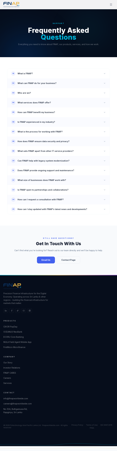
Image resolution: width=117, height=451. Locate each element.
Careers (7, 378)
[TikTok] (17, 310)
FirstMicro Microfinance (14, 347)
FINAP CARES (9, 373)
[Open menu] (111, 4)
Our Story (7, 362)
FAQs (92, 428)
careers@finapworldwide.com (17, 403)
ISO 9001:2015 (106, 425)
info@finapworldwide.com (15, 398)
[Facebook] (11, 310)
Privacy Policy (77, 425)
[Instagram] (29, 310)
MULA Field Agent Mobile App (17, 342)
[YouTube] (23, 310)
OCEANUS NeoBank (12, 332)
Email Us (46, 260)
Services (7, 383)
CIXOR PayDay (10, 326)
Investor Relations (11, 367)
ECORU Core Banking (13, 337)
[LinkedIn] (5, 310)
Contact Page (68, 260)
